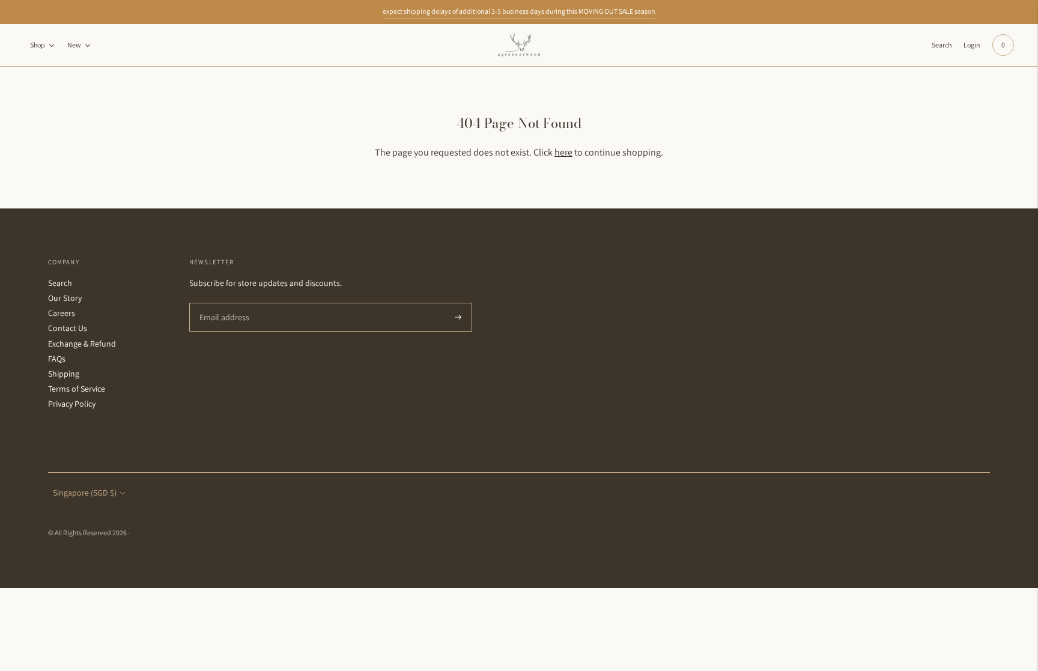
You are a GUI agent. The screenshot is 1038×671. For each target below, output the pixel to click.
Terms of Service (76, 388)
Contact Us (67, 328)
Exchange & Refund (82, 343)
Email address (222, 303)
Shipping (63, 373)
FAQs (56, 358)
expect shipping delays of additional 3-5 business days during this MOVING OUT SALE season (519, 11)
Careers (61, 313)
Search (60, 283)
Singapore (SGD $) (85, 492)
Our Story (65, 298)
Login (972, 44)
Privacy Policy (72, 403)
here (563, 152)
